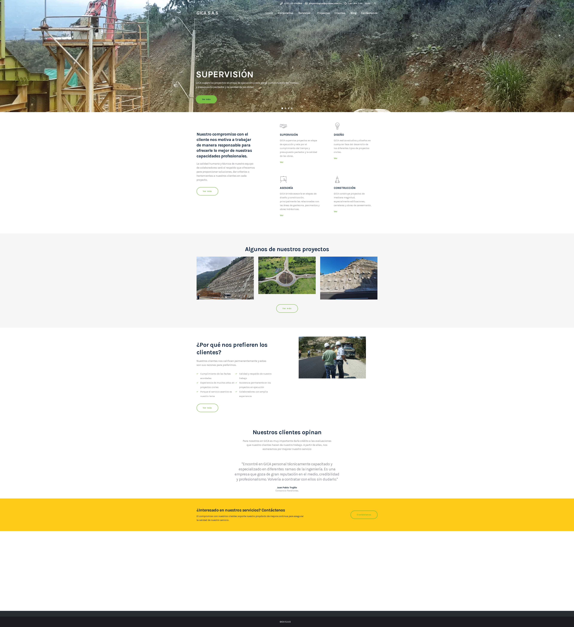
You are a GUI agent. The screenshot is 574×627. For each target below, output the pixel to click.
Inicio (269, 13)
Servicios (304, 13)
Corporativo (285, 13)
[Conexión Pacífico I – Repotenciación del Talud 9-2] (225, 278)
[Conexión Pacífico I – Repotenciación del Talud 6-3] (348, 278)
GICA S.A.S (207, 13)
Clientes (339, 13)
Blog (353, 13)
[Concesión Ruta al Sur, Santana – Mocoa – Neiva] (287, 275)
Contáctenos (369, 13)
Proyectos (323, 13)
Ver (281, 162)
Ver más (206, 99)
